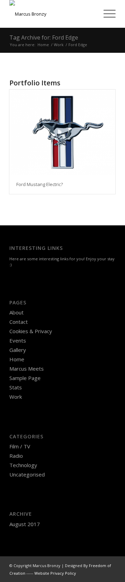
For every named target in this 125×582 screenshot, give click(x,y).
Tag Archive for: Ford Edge (43, 37)
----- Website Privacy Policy (51, 573)
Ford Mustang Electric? (39, 184)
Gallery (17, 349)
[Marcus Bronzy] (51, 14)
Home (16, 359)
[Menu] (106, 14)
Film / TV (19, 446)
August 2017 (24, 524)
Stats (15, 387)
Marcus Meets (26, 368)
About (16, 312)
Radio (16, 455)
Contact (18, 321)
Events (17, 340)
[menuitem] (106, 14)
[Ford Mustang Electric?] (62, 132)
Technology (23, 465)
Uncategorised (27, 474)
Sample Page (25, 377)
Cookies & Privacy (30, 331)
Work (15, 396)
